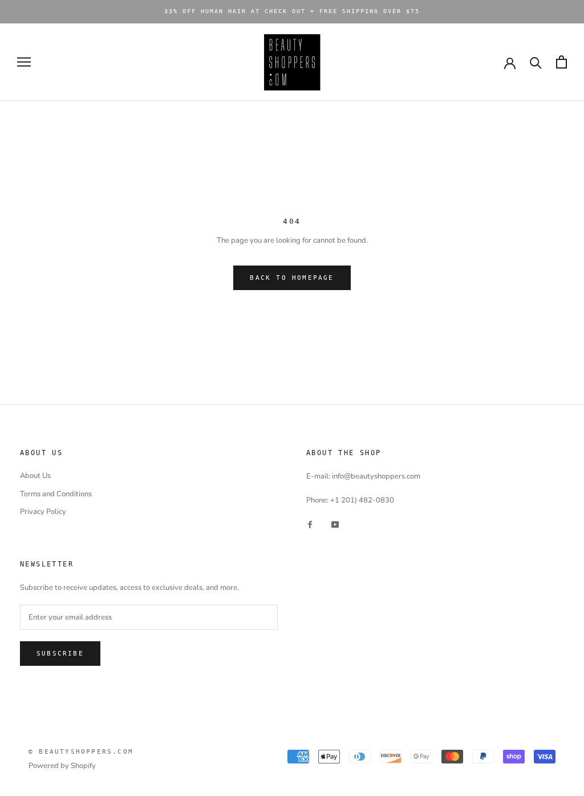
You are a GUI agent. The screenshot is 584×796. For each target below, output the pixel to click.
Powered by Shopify (62, 766)
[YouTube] (335, 524)
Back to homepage (292, 278)
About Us (35, 476)
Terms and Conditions (56, 494)
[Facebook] (310, 524)
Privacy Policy (43, 511)
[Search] (536, 62)
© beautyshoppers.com (81, 751)
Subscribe (60, 653)
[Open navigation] (24, 62)
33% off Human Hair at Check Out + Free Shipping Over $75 (292, 11)
